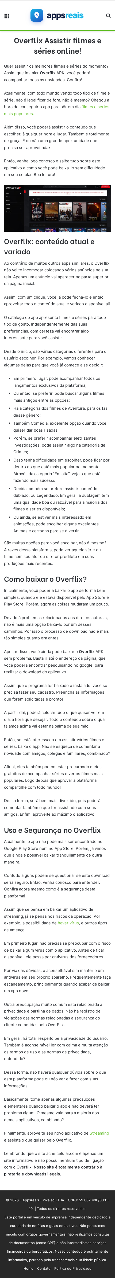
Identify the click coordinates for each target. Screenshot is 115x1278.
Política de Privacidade (72, 1268)
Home (28, 1268)
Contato (44, 1268)
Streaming (99, 1133)
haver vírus (68, 922)
